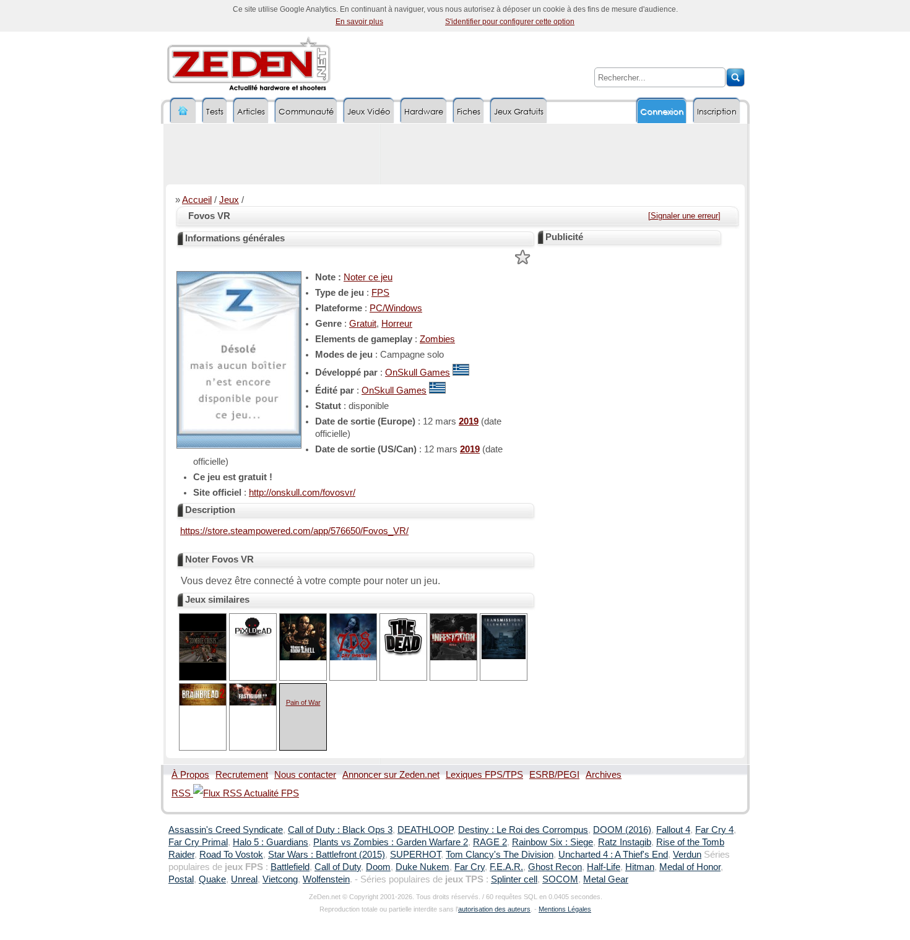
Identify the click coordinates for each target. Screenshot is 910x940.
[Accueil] (183, 111)
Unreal (244, 879)
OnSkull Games (417, 372)
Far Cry (469, 867)
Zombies (437, 339)
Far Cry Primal (198, 842)
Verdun (687, 855)
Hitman (639, 867)
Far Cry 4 (714, 830)
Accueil (197, 200)
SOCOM (560, 879)
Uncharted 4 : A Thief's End (613, 855)
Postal (181, 879)
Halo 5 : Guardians (270, 842)
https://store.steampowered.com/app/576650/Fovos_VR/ (294, 531)
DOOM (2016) (622, 830)
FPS (380, 293)
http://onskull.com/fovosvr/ (302, 493)
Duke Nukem (422, 867)
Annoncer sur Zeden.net (391, 775)
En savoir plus (359, 21)
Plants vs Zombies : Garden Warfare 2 (390, 842)
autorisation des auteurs (494, 909)
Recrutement (241, 775)
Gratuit (362, 324)
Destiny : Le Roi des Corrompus (523, 830)
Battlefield (290, 867)
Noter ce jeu (368, 277)
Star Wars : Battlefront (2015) (326, 855)
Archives (604, 775)
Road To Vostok (231, 855)
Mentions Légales (565, 909)
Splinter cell (514, 879)
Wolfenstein (326, 879)
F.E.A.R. (506, 867)
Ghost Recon (555, 867)
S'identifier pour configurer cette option (509, 21)
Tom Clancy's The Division (499, 855)
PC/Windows (396, 308)
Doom (378, 867)
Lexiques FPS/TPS (484, 775)
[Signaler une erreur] (684, 215)
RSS (182, 793)
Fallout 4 (673, 830)
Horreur (396, 324)
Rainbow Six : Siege (552, 842)
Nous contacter (305, 775)
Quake (212, 879)
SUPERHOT (415, 855)
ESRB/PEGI (554, 775)
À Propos (190, 775)
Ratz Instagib (624, 842)
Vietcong (280, 879)
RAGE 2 (490, 842)
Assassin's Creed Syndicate (225, 830)
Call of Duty (337, 867)
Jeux (229, 200)
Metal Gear (605, 879)
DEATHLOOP (425, 830)
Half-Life (603, 867)
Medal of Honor (690, 867)
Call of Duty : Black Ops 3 (340, 830)
